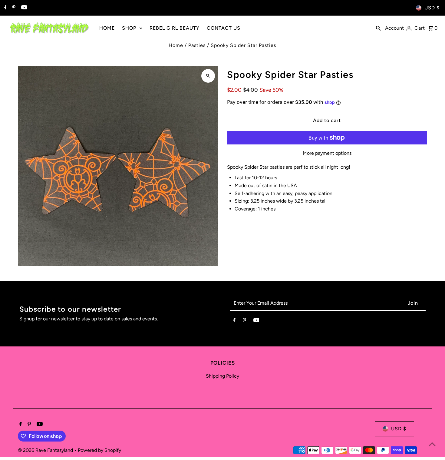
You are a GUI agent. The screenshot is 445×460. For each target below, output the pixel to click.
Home (176, 45)
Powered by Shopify (99, 450)
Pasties (197, 45)
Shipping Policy (222, 376)
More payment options (327, 153)
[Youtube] (23, 8)
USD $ (432, 8)
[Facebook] (5, 8)
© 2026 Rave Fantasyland (46, 450)
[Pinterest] (13, 8)
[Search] (378, 28)
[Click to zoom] (208, 76)
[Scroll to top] (432, 444)
